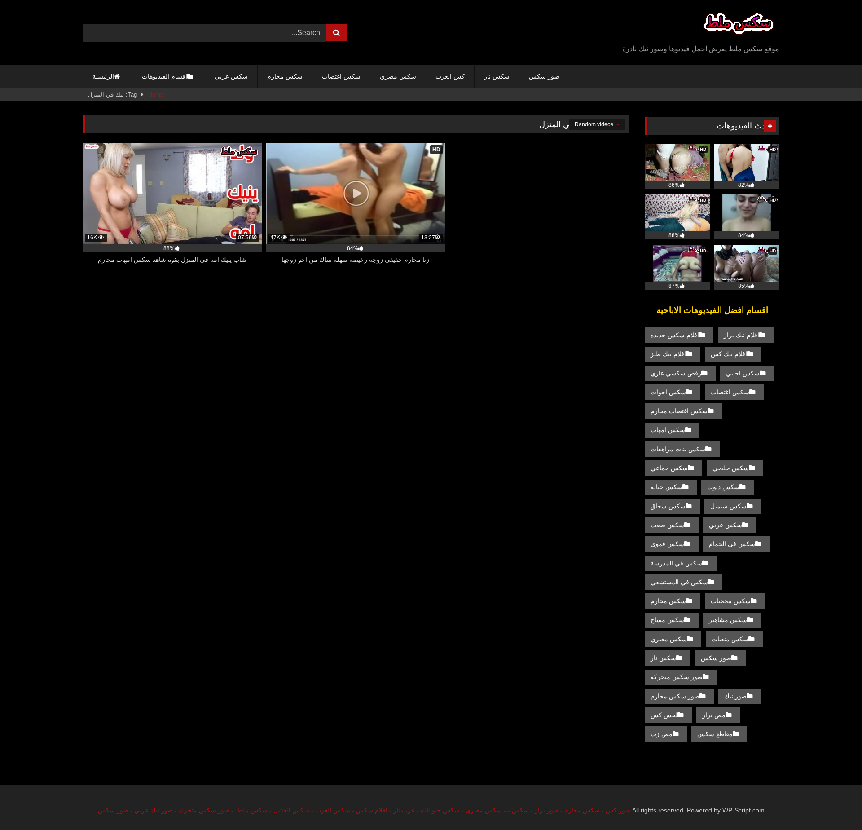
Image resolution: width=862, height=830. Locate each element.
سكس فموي (667, 543)
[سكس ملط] (738, 25)
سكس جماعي (669, 468)
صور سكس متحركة (677, 676)
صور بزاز (547, 810)
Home (155, 94)
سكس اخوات (668, 392)
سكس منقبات (730, 639)
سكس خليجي (730, 468)
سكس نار (497, 76)
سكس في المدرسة (676, 563)
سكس (520, 810)
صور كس (618, 810)
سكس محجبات (731, 601)
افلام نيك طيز (668, 354)
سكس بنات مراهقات (678, 449)
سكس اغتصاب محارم (679, 411)
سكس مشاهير (728, 619)
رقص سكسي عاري (676, 373)
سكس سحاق (668, 506)
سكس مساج (667, 619)
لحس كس (664, 715)
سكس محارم (285, 76)
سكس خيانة (666, 486)
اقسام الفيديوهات (164, 76)
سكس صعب (667, 525)
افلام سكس (371, 810)
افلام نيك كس (729, 354)
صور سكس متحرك (204, 810)
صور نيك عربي (153, 810)
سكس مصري (398, 76)
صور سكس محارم (675, 696)
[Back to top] (834, 803)
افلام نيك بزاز (741, 335)
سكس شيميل (728, 506)
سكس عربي (231, 76)
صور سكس (544, 76)
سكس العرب (332, 810)
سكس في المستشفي (679, 582)
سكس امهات (668, 429)
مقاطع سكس (715, 733)
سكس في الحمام (732, 543)
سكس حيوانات (440, 810)
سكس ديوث (723, 486)
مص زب (662, 733)
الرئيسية (103, 76)
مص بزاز (714, 715)
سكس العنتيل (291, 810)
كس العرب (450, 76)
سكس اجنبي (743, 373)
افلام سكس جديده (675, 335)
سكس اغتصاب (341, 76)
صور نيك (735, 696)
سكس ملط (252, 810)
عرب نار (404, 810)
